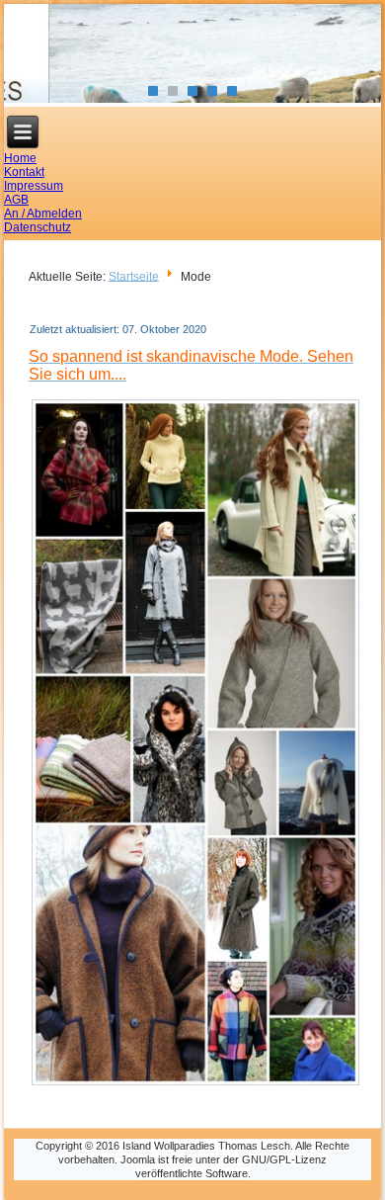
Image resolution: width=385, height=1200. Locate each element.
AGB (16, 200)
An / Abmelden (43, 213)
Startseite (134, 276)
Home (20, 158)
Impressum (33, 186)
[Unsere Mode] (196, 1084)
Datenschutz (37, 227)
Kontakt (24, 172)
